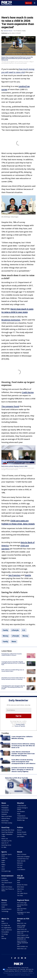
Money (5, 636)
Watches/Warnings (22, 818)
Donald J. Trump (21, 834)
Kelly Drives (20, 889)
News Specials (21, 861)
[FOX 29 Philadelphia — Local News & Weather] (6, 3)
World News (5, 820)
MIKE (18, 880)
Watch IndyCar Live (22, 935)
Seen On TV (4, 843)
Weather (20, 803)
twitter (15, 958)
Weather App (21, 820)
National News (5, 818)
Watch (19, 852)
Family (24, 30)
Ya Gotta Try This (6, 841)
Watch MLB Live (22, 929)
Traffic (3, 836)
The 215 (19, 891)
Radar (18, 813)
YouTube (19, 867)
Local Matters (21, 869)
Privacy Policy (20, 724)
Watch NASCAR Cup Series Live (23, 932)
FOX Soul (19, 865)
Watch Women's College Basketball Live (22, 942)
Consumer (4, 905)
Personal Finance (6, 909)
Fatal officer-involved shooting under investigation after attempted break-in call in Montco (23, 761)
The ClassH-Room (6, 882)
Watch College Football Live (21, 926)
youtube (21, 958)
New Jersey (4, 812)
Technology (4, 911)
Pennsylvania (5, 810)
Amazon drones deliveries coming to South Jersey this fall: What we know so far (23, 745)
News (14, 641)
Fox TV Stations (17, 30)
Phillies (3, 864)
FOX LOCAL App (21, 903)
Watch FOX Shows (6, 887)
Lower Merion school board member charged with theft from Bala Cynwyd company (23, 753)
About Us (5, 919)
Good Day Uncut (6, 845)
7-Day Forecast (21, 805)
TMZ (2, 885)
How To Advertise (6, 930)
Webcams (20, 863)
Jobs (2, 936)
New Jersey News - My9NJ (22, 905)
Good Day (5, 827)
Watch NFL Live (21, 923)
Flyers (3, 862)
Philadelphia (4, 808)
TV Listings (4, 934)
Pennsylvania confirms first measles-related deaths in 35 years (11, 654)
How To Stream (21, 854)
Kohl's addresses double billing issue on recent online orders (12, 670)
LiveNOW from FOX (23, 859)
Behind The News (22, 885)
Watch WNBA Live (22, 946)
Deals (3, 907)
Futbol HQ (4, 858)
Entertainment (7, 876)
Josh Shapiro (20, 836)
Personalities (5, 932)
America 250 (5, 805)
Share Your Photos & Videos (7, 889)
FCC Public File (5, 925)
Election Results (21, 832)
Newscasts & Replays (23, 856)
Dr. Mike (3, 847)
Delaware (4, 814)
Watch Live (28, 3)
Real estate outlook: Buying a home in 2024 (14, 466)
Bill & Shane (20, 887)
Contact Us (4, 923)
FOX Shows (4, 880)
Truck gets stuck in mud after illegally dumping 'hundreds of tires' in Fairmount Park (13, 663)
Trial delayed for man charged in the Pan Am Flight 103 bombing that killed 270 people (13, 687)
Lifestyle (15, 630)
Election (19, 830)
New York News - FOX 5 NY (22, 909)
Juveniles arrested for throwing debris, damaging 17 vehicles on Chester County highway (22, 769)
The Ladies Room (22, 893)
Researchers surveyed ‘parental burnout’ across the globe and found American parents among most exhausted (17, 58)
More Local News (6, 816)
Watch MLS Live (21, 948)
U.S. (23, 630)
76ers (3, 867)
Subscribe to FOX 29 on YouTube (16, 778)
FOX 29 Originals (20, 877)
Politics (20, 827)
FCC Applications (6, 927)
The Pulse (20, 895)
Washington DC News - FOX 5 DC (23, 913)
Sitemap (3, 938)
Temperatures (21, 816)
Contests (4, 878)
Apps (2, 921)
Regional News (23, 900)
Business (4, 903)
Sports (4, 852)
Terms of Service (19, 726)
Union (3, 869)
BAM (18, 882)
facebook (11, 958)
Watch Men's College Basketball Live (23, 938)
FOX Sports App (6, 871)
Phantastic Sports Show (6, 855)
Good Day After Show (7, 830)
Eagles (3, 860)
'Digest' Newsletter (6, 834)
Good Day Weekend (7, 832)
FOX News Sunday (6, 823)
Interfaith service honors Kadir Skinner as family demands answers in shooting (13, 678)
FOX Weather (21, 811)
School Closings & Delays (22, 808)
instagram (18, 958)
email (25, 958)
